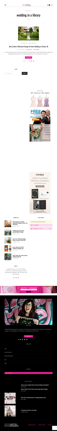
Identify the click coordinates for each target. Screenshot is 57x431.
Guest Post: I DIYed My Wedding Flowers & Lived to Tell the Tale (19, 239)
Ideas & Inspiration (8, 352)
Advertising (41, 425)
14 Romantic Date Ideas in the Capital (29, 410)
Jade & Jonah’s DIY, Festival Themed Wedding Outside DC (20, 256)
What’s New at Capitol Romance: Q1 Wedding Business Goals (33, 397)
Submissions (32, 425)
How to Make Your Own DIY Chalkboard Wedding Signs (18, 247)
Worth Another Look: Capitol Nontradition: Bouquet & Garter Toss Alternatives (20, 223)
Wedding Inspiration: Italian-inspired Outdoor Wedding (18, 231)
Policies (49, 425)
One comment (36, 49)
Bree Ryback (29, 49)
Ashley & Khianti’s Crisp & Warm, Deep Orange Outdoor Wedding (34, 389)
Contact (28, 336)
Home (5, 348)
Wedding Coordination (9, 356)
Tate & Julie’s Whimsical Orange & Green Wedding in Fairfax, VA (28, 46)
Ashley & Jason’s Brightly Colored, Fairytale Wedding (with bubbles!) (35, 385)
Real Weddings (24, 43)
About (6, 363)
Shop (5, 359)
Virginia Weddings (32, 43)
